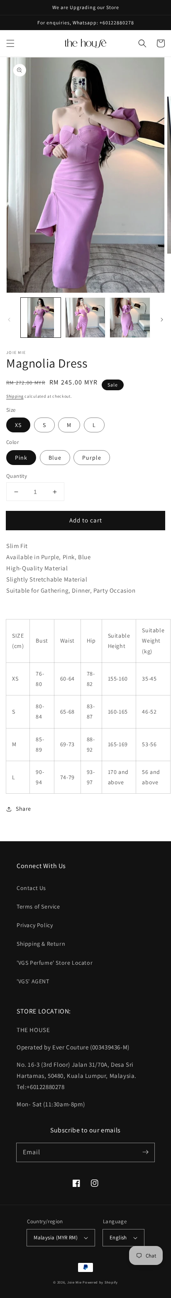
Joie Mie (74, 1282)
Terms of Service (38, 906)
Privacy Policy (35, 925)
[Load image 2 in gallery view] (85, 317)
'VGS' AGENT (33, 981)
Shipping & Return (41, 943)
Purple (91, 457)
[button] (10, 43)
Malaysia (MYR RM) (56, 1237)
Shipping (15, 396)
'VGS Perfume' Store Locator (55, 962)
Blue (55, 457)
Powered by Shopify (100, 1282)
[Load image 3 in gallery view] (130, 317)
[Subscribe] (145, 1152)
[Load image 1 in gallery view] (40, 317)
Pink (21, 457)
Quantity (16, 475)
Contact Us (31, 888)
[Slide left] (9, 320)
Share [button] (23, 808)
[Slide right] (162, 320)
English (118, 1237)
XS (18, 425)
